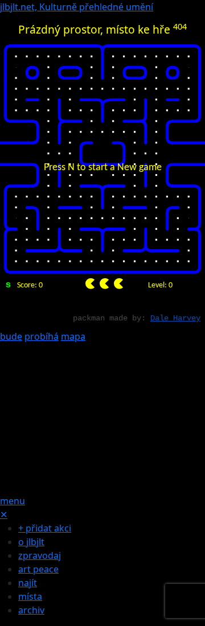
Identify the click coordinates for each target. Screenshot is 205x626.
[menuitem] (102, 417)
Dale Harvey (175, 318)
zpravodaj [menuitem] (39, 555)
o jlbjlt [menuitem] (31, 542)
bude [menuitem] (11, 336)
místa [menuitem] (30, 596)
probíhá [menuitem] (41, 336)
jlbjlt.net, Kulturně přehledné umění (76, 7)
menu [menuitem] (12, 501)
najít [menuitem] (27, 582)
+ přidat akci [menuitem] (44, 528)
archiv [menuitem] (31, 610)
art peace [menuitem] (38, 569)
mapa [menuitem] (73, 336)
